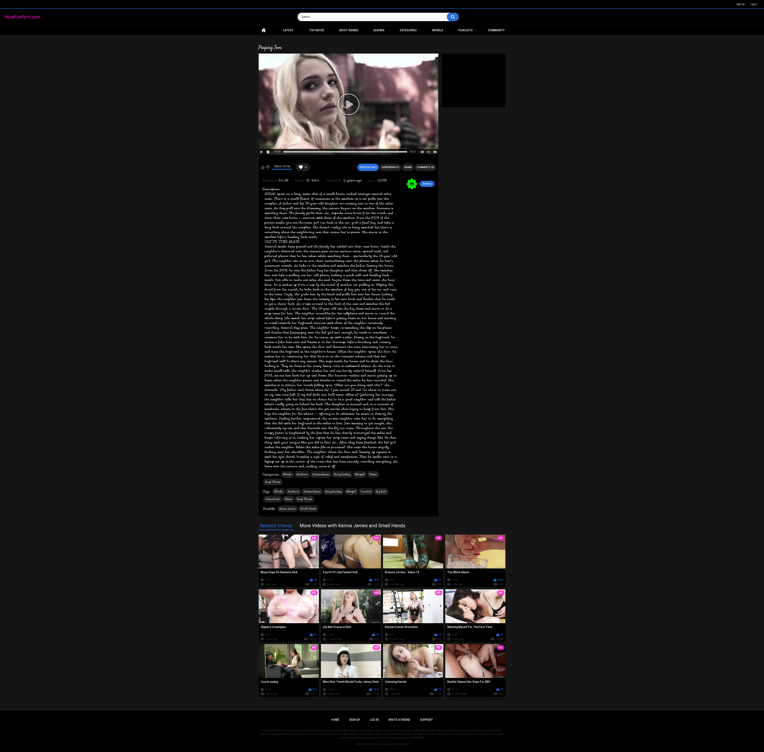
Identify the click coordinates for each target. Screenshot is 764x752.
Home (264, 30)
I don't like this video (268, 167)
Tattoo (373, 474)
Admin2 (427, 183)
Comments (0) (425, 167)
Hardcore (302, 474)
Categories (408, 30)
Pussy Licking (342, 474)
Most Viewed (348, 30)
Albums (378, 30)
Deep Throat (272, 482)
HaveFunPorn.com (371, 744)
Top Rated (316, 30)
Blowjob (360, 474)
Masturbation (320, 474)
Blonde (287, 474)
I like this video (263, 167)
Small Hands (308, 508)
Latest (288, 30)
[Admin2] (412, 184)
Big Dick (381, 491)
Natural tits (272, 499)
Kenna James (288, 508)
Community (496, 30)
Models (437, 30)
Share (408, 167)
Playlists (465, 30)
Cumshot (366, 491)
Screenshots (390, 167)
